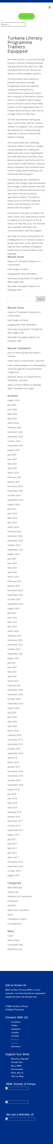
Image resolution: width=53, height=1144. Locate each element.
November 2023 (15, 540)
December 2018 (15, 771)
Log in (10, 935)
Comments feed (15, 944)
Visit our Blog (17, 1076)
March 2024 (13, 527)
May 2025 (12, 463)
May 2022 (12, 622)
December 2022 (15, 590)
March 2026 (13, 422)
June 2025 (12, 459)
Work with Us (17, 1073)
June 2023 (12, 563)
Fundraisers (13, 901)
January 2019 (14, 766)
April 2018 (12, 807)
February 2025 (14, 477)
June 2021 (12, 667)
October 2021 (14, 649)
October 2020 (14, 699)
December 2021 (15, 640)
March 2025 (13, 472)
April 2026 (12, 418)
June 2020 (12, 717)
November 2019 (15, 744)
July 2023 (12, 558)
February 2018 (14, 812)
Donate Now (26, 16)
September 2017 (15, 830)
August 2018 (13, 789)
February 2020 (14, 735)
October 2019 (14, 748)
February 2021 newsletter (20, 896)
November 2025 (15, 436)
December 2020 (15, 689)
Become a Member (20, 1059)
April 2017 (12, 852)
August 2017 (13, 834)
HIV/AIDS (12, 905)
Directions (15, 1046)
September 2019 (15, 753)
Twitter (14, 1025)
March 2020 (13, 730)
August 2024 (13, 504)
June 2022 (12, 617)
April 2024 (12, 522)
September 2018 (15, 784)
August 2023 (13, 554)
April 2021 (12, 676)
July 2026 (12, 404)
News (10, 914)
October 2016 (14, 870)
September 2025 (15, 445)
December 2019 (15, 739)
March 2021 (13, 680)
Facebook (15, 1022)
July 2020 (12, 712)
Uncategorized (14, 923)
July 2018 (12, 794)
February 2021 (14, 685)
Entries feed (13, 940)
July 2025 (12, 454)
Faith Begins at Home (18, 269)
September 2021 (15, 653)
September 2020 (15, 703)
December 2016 (15, 861)
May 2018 (12, 803)
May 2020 (12, 721)
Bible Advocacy (15, 887)
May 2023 (12, 567)
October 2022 (14, 599)
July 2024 (12, 508)
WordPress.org (15, 949)
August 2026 (13, 400)
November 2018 (15, 775)
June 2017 (12, 843)
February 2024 (14, 531)
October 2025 (14, 441)
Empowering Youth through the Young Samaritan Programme (26, 369)
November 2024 (15, 490)
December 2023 (15, 536)
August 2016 (13, 875)
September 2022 (15, 603)
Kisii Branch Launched (33, 360)
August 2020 (13, 708)
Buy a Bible (16, 1066)
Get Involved (17, 1069)
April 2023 (12, 572)
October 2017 (14, 825)
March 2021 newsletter (18, 910)
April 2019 (12, 757)
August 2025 (13, 450)
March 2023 (13, 576)
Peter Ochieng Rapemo (19, 365)
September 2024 (15, 499)
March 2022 (13, 631)
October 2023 (14, 545)
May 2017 (12, 848)
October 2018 (14, 780)
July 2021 (12, 662)
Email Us (15, 1039)
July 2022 (12, 613)
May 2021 (12, 671)
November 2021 (15, 644)
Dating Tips (13, 892)
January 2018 (14, 816)
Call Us (14, 1043)
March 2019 (13, 762)
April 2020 (12, 726)
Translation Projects (17, 919)
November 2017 (15, 821)
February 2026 (14, 427)
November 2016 (15, 866)
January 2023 (14, 585)
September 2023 (15, 549)
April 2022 (12, 626)
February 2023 (14, 581)
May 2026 (12, 414)
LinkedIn (15, 1036)
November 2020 (15, 694)
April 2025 (12, 468)
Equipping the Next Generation (22, 273)
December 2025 (15, 432)
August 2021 (13, 658)
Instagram (16, 1029)
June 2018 (12, 798)
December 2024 (15, 486)
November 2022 (15, 595)
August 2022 (13, 608)
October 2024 (14, 495)
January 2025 (14, 481)
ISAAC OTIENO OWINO (19, 384)
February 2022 (14, 635)
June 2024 (12, 513)
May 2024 (12, 518)
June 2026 (12, 409)
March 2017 (13, 857)
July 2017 (12, 839)
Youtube (15, 1032)
